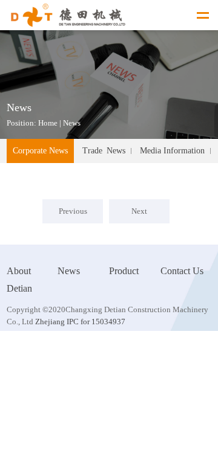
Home (48, 122)
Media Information (172, 150)
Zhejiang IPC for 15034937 (79, 321)
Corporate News (40, 150)
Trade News (103, 150)
